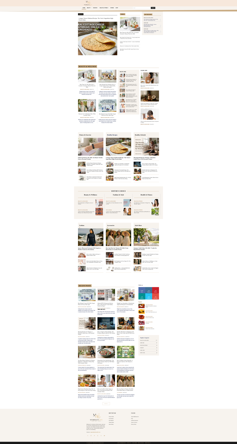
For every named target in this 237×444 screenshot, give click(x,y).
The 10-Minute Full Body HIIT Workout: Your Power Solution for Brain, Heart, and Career (95, 171)
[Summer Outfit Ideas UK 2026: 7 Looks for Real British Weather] (146, 237)
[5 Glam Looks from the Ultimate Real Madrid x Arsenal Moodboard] (127, 211)
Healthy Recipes (120, 306)
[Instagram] (91, 435)
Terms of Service (134, 422)
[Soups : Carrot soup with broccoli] (141, 311)
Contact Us (129, 442)
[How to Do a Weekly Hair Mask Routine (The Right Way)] (150, 77)
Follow (148, 287)
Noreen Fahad (111, 416)
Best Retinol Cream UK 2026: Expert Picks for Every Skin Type (107, 114)
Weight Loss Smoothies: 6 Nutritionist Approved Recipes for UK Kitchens (125, 304)
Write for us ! (148, 442)
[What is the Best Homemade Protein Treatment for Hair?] (150, 114)
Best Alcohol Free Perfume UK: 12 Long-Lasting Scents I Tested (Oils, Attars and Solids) (130, 38)
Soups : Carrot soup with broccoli (151, 312)
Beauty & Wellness (148, 17)
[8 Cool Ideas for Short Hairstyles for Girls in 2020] (127, 203)
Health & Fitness (138, 201)
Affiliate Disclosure (134, 420)
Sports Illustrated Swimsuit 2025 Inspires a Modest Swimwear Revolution (89, 248)
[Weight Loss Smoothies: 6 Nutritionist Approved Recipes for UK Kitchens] (109, 164)
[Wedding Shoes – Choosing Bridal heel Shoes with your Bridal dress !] (109, 268)
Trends (139, 12)
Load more (105, 403)
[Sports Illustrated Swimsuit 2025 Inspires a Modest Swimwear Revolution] (90, 237)
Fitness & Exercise (82, 365)
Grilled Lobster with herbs (150, 328)
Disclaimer (134, 442)
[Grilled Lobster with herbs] (141, 328)
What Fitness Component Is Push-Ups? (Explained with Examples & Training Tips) (94, 178)
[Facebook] (87, 435)
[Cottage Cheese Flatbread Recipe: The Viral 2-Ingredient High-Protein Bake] (97, 38)
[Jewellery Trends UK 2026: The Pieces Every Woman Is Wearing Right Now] (109, 254)
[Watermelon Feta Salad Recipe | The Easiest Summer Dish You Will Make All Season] (109, 171)
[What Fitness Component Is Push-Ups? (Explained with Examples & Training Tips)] (82, 178)
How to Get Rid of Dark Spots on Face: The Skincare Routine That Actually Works (131, 75)
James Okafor (111, 424)
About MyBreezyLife (135, 416)
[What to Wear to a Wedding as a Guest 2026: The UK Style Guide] (137, 261)
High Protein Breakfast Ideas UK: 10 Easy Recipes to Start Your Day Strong (86, 389)
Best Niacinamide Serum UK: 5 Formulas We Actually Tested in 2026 (131, 85)
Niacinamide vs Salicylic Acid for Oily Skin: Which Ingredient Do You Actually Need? (131, 105)
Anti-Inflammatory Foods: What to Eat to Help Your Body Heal (150, 178)
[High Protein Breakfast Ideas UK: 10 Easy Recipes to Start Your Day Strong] (109, 178)
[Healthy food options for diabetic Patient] (141, 306)
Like (142, 287)
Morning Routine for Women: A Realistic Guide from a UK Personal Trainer (86, 333)
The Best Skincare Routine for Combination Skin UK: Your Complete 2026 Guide (131, 80)
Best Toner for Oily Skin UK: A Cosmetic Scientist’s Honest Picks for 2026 (87, 86)
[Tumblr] (97, 435)
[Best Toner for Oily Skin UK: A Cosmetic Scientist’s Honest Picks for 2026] (130, 24)
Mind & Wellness (120, 365)
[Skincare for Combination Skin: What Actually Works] (87, 105)
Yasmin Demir (111, 422)
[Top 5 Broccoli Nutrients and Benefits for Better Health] (155, 211)
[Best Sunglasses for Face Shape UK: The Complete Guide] (109, 261)
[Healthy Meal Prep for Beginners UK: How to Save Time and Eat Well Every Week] (137, 171)
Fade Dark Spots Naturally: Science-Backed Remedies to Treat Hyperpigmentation (150, 25)
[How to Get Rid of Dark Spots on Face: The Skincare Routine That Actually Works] (122, 75)
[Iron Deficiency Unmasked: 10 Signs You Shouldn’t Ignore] (155, 203)
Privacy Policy (133, 424)
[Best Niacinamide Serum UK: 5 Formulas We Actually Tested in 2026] (122, 85)
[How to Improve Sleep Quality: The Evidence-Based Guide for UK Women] (137, 164)
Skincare (146, 22)
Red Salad (147, 323)
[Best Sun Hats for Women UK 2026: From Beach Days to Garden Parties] (118, 237)
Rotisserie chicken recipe (150, 317)
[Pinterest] (94, 435)
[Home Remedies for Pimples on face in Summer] (99, 203)
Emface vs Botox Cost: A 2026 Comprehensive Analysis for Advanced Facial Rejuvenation (131, 110)
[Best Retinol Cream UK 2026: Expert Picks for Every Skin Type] (107, 105)
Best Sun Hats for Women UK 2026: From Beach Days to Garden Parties (117, 248)
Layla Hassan (111, 418)
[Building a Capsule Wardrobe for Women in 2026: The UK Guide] (137, 254)
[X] (101, 435)
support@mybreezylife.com (95, 432)
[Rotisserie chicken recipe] (141, 317)
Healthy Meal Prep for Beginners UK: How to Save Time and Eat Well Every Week (149, 171)
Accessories (119, 392)
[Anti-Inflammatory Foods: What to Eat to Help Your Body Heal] (137, 178)
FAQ (132, 418)
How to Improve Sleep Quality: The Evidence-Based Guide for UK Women (106, 332)
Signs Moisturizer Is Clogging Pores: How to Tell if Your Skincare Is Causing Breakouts (131, 100)
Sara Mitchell (111, 420)
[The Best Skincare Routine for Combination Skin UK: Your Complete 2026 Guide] (122, 80)
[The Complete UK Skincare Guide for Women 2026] (122, 90)
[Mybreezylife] (88, 3)
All (128, 286)
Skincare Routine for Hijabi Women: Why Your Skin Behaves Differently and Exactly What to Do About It (151, 31)
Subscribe (156, 293)
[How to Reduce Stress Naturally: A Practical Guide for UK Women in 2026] (125, 352)
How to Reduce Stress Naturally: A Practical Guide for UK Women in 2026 (125, 362)
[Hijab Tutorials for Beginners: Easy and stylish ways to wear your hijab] (82, 268)
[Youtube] (104, 435)
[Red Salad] (141, 323)
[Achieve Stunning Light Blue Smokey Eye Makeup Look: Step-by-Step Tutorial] (99, 211)
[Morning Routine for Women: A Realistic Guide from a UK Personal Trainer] (146, 147)
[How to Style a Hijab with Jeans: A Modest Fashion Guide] (82, 254)
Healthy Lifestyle (121, 336)
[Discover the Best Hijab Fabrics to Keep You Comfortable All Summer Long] (82, 261)
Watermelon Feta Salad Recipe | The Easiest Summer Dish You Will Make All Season (122, 171)
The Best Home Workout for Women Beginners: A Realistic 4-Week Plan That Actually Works (94, 164)
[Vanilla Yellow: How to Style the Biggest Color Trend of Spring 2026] (137, 268)
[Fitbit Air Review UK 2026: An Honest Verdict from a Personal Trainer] (90, 147)
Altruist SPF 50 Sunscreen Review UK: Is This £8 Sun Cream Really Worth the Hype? (105, 305)
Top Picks (134, 12)
